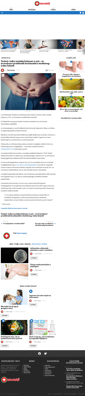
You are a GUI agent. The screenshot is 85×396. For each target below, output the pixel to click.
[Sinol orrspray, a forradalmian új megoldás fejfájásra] (42, 327)
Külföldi (26, 369)
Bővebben (34, 258)
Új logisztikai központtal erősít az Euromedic (74, 386)
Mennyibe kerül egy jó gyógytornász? (9, 307)
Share (3, 75)
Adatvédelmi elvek (58, 393)
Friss (11, 10)
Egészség (26, 365)
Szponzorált (27, 372)
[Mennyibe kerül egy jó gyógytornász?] (14, 297)
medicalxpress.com (7, 149)
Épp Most (30, 291)
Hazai (25, 368)
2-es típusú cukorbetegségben (26, 165)
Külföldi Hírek (39, 244)
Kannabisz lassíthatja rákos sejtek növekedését (74, 369)
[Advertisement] (42, 27)
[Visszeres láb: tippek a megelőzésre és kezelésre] (71, 67)
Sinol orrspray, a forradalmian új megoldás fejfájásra (41, 338)
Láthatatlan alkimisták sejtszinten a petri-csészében (41, 249)
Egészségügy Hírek (50, 367)
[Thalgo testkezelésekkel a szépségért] (14, 272)
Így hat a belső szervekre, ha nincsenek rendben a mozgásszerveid (28, 51)
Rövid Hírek (27, 371)
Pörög (53, 10)
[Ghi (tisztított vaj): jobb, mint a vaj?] (71, 84)
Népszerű (31, 10)
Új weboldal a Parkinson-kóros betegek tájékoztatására (74, 377)
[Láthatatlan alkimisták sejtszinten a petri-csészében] (14, 255)
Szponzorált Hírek (49, 375)
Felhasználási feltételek (70, 393)
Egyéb (46, 368)
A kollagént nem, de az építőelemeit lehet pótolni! (11, 338)
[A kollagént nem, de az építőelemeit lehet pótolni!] (14, 327)
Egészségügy (27, 366)
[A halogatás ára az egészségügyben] (47, 44)
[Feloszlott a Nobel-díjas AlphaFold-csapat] (66, 44)
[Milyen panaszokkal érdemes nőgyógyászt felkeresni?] (9, 44)
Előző (1, 47)
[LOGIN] (83, 12)
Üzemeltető (81, 393)
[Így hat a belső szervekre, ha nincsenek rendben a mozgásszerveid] (28, 44)
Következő (84, 47)
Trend (73, 10)
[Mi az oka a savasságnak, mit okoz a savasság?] (71, 101)
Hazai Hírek (48, 370)
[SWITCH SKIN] (80, 12)
